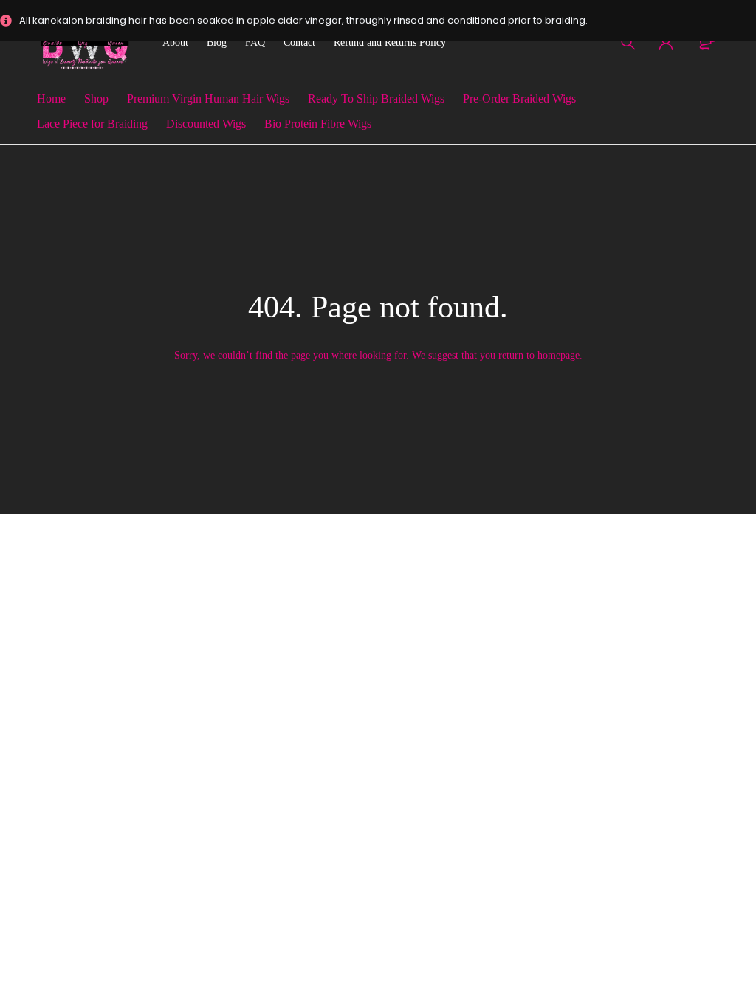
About (175, 42)
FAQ (255, 42)
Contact (299, 42)
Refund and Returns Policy (390, 42)
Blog (217, 42)
